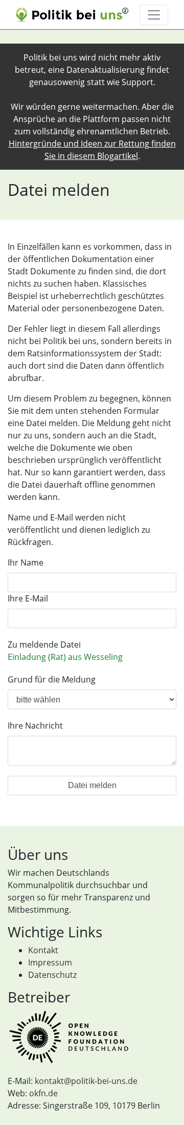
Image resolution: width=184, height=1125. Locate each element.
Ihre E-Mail (28, 598)
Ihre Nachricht (35, 725)
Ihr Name (25, 562)
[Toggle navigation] (154, 15)
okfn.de (43, 1093)
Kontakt (43, 950)
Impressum (50, 962)
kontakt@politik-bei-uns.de (86, 1081)
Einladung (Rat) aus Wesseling (65, 656)
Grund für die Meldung (52, 679)
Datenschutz (52, 974)
